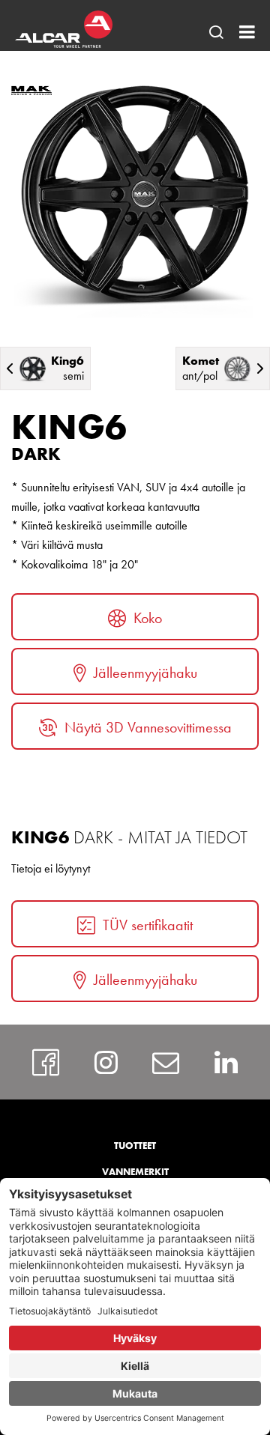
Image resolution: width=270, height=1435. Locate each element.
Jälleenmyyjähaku (145, 672)
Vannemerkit (135, 1171)
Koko (148, 618)
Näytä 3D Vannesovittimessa (148, 727)
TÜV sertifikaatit (148, 925)
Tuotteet (135, 1145)
